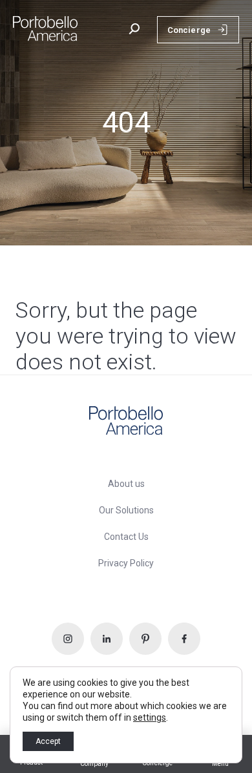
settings (149, 717)
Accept (48, 741)
